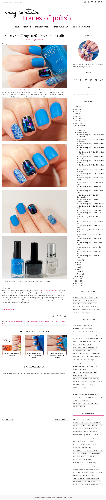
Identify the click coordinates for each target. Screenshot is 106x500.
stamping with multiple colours (84, 391)
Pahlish (75, 475)
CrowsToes (77, 431)
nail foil (76, 369)
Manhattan (88, 463)
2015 (76, 281)
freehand (89, 350)
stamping (85, 385)
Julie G (85, 453)
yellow (84, 313)
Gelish (87, 447)
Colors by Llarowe (91, 428)
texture (85, 400)
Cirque (98, 425)
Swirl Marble (90, 332)
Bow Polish (86, 419)
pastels (75, 306)
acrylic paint (77, 335)
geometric (76, 357)
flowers (91, 347)
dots (97, 338)
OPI (90, 472)
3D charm (76, 325)
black (41, 321)
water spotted (91, 403)
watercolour (78, 406)
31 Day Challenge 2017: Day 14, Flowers (90, 204)
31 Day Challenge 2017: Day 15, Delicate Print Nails (87, 200)
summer (76, 400)
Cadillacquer (93, 422)
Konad (83, 456)
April (78, 269)
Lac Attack (86, 459)
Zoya (97, 484)
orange (91, 303)
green (92, 300)
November (80, 128)
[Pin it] (65, 316)
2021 (76, 114)
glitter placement (91, 357)
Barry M (34, 321)
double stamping (79, 341)
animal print (90, 335)
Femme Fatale (77, 447)
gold (83, 300)
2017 (76, 123)
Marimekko (77, 329)
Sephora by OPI (78, 481)
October (79, 130)
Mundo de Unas (91, 469)
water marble (77, 403)
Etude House (77, 444)
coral (75, 300)
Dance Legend (89, 431)
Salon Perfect (91, 478)
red (74, 310)
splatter (76, 385)
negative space (88, 372)
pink (83, 306)
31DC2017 (26, 321)
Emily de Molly (78, 438)
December (80, 125)
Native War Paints (79, 472)
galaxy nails (93, 353)
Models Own (77, 469)
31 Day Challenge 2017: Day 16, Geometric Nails (87, 196)
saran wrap (77, 381)
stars (75, 394)
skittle (86, 381)
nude (82, 303)
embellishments (78, 347)
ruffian (93, 378)
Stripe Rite (76, 484)
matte (57, 321)
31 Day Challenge (15, 321)
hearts (75, 363)
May (78, 267)
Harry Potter (87, 325)
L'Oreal (92, 456)
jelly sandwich (87, 363)
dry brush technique (80, 344)
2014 (76, 283)
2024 (76, 107)
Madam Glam (77, 463)
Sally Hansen (77, 478)
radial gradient (78, 375)
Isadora (76, 453)
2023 (76, 109)
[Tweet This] (53, 316)
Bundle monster (78, 422)
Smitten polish (93, 481)
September (80, 132)
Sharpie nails (77, 332)
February (80, 274)
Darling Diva (77, 435)
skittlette (95, 381)
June (78, 265)
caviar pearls (77, 338)
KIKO (52, 321)
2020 (76, 116)
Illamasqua (96, 450)
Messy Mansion (87, 466)
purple (92, 306)
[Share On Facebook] (57, 316)
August (79, 260)
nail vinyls (86, 369)
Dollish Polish (91, 435)
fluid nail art (78, 350)
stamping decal (78, 388)
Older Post (60, 419)
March (79, 272)
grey (74, 303)
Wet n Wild (88, 484)
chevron (89, 338)
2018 (76, 121)
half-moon (88, 360)
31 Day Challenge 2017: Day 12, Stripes (90, 210)
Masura (75, 466)
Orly (97, 472)
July (78, 262)
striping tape (86, 397)
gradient (76, 360)
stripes (75, 397)
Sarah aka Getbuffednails (49, 290)
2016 (76, 279)
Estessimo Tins (86, 441)
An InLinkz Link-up (8, 309)
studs (97, 397)
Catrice (75, 425)
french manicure (79, 353)
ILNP (87, 450)
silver (83, 310)
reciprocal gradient (80, 378)
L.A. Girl (76, 459)
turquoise (92, 310)
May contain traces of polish (47, 497)
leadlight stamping (79, 366)
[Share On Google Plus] (61, 316)
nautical (76, 372)
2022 (76, 111)
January (79, 276)
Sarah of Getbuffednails (21, 90)
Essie (75, 441)
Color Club (77, 428)
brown (92, 297)
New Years (87, 329)
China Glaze (87, 425)
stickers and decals (87, 394)
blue (47, 321)
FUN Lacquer (90, 444)
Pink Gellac (86, 475)
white (75, 313)
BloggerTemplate (67, 497)
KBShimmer (95, 453)
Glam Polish (77, 450)
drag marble (93, 341)
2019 (76, 118)
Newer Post (9, 419)
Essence (90, 438)
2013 (76, 286)
